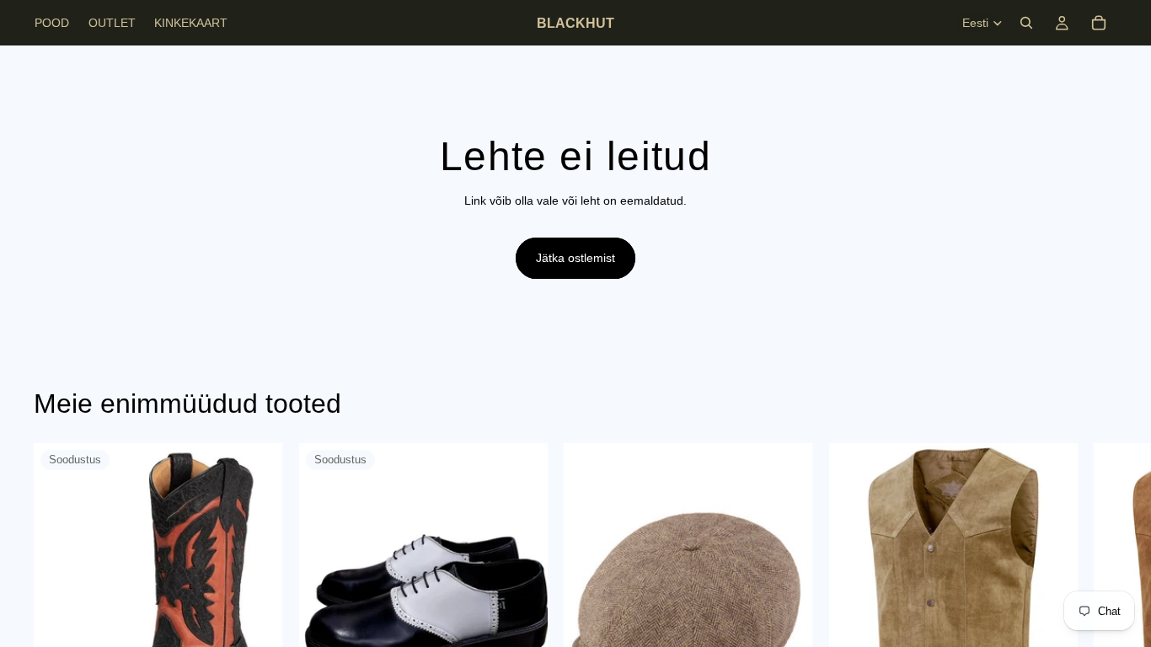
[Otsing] (1026, 22)
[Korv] (1098, 22)
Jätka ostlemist (575, 258)
